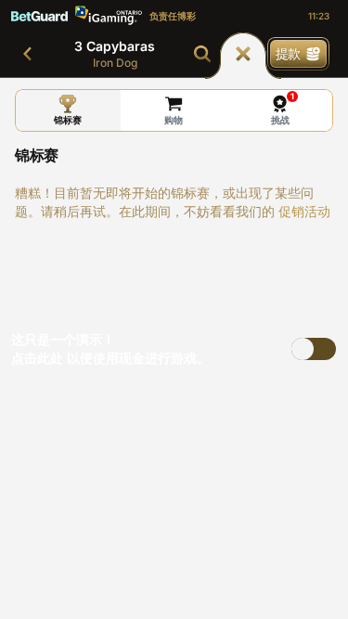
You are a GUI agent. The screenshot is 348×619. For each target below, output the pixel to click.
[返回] (28, 54)
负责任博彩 (172, 15)
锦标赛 (68, 119)
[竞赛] (243, 54)
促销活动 (304, 211)
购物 (173, 119)
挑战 (282, 108)
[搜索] (202, 54)
